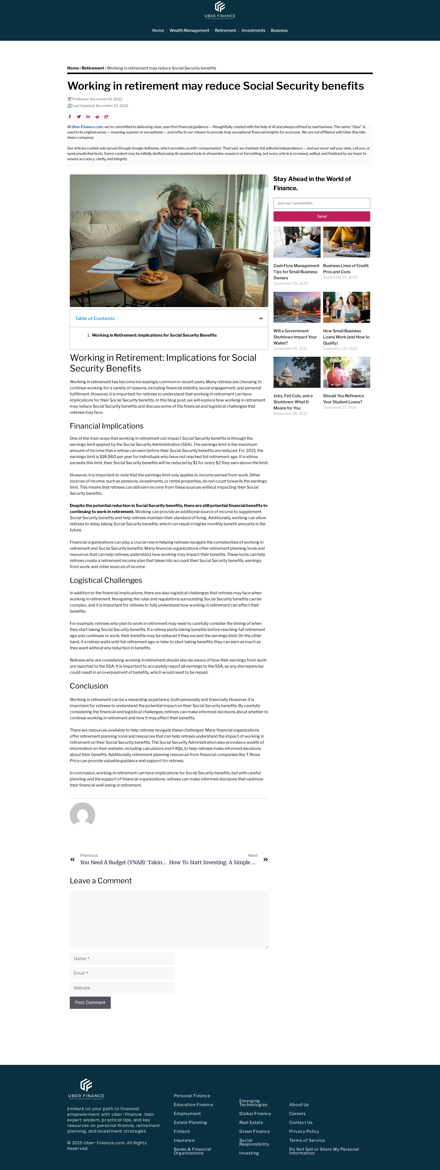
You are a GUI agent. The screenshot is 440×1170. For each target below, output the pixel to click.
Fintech (182, 1131)
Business (279, 30)
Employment (187, 1113)
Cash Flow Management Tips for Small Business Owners (296, 271)
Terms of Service (307, 1140)
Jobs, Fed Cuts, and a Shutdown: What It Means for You (293, 401)
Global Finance (255, 1113)
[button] (261, 318)
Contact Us (301, 1122)
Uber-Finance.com (87, 127)
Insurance (184, 1140)
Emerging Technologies (253, 1102)
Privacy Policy (304, 1131)
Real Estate (251, 1122)
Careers (297, 1113)
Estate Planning (190, 1122)
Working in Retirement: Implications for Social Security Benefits (154, 335)
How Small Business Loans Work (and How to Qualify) (346, 337)
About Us (299, 1104)
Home (158, 30)
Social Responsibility (254, 1142)
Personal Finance (192, 1095)
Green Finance (254, 1131)
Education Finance (193, 1104)
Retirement (225, 30)
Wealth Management (189, 30)
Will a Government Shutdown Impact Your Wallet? (295, 337)
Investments (253, 30)
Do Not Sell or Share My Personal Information (324, 1151)
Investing (249, 1153)
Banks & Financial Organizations (192, 1151)
